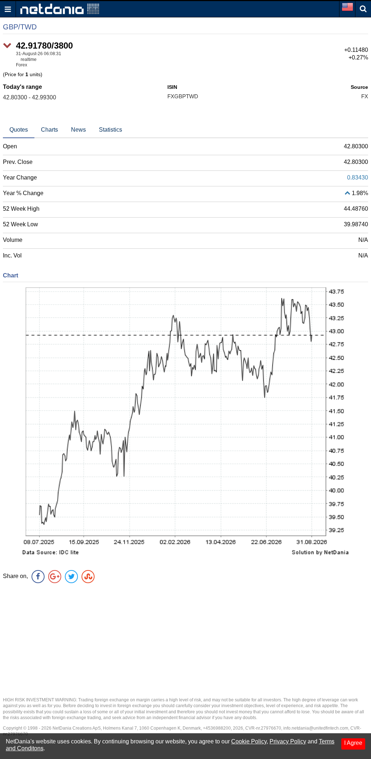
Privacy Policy (288, 741)
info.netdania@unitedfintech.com (315, 728)
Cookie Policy (249, 741)
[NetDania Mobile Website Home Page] (59, 8)
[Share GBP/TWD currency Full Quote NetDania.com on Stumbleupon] (88, 576)
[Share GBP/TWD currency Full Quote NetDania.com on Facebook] (38, 576)
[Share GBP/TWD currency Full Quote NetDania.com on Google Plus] (55, 576)
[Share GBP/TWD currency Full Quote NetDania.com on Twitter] (71, 576)
